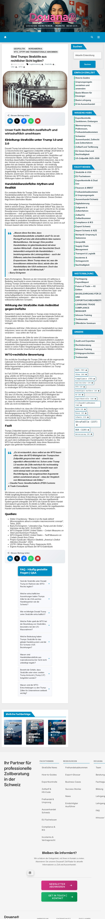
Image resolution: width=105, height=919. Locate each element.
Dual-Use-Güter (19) (83, 383)
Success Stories (73, 789)
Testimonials (81, 319)
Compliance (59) (84, 379)
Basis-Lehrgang (83, 100)
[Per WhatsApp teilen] (31, 121)
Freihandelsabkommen (76, 767)
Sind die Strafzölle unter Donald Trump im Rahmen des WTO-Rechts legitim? (35, 584)
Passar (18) (79, 413)
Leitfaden (37, 721)
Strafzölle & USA (83, 172)
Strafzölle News (49, 767)
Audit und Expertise (85, 341)
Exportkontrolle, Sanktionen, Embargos (86, 119)
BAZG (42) (80, 370)
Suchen (77, 46)
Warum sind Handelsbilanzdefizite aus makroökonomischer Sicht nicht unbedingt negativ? (35, 658)
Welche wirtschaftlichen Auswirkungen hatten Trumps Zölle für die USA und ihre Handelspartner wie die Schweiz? (35, 599)
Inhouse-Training (83, 315)
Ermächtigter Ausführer (71, 805)
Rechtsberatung (83, 345)
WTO (21, 67)
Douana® (52, 16)
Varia (34, 728)
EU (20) (78, 395)
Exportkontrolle (49, 782)
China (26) (80, 374)
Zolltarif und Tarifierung (86, 147)
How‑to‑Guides (82, 78)
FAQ (98, 810)
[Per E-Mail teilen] (38, 121)
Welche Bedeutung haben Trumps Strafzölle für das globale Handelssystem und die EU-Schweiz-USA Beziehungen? (35, 641)
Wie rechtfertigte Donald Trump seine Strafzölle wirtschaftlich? (35, 612)
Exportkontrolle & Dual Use (86, 182)
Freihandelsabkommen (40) (85, 404)
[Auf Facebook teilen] (24, 121)
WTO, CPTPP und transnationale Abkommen (35, 52)
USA (12, 67)
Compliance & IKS (84, 222)
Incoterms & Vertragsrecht (82, 259)
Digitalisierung (82, 203)
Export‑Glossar (72, 774)
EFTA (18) (79, 387)
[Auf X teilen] (17, 121)
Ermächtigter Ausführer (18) (86, 391)
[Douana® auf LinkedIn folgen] (30, 872)
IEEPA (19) (79, 409)
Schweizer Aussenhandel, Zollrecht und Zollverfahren (87, 139)
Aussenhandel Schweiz (86, 199)
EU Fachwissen (83, 176)
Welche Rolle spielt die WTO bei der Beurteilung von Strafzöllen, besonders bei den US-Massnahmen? (35, 625)
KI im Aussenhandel (85, 104)
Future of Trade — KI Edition (85, 288)
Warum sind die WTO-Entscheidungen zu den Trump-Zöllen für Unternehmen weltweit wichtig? (35, 689)
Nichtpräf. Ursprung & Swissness (86, 236)
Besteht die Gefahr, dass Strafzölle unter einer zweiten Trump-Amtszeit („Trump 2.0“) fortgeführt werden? (35, 674)
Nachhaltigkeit (82, 265)
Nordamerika (35, 48)
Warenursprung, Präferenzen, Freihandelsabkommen (86, 128)
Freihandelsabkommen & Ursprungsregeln (86, 193)
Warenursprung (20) (82, 434)
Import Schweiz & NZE (86, 230)
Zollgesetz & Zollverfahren (81, 209)
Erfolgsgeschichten (84, 353)
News (68, 796)
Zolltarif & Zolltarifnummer (83, 216)
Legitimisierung (35, 64)
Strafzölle (48, 64)
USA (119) (81, 429)
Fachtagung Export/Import (82, 280)
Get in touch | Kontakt (57, 897)
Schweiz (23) (80, 417)
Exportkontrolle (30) (84, 399)
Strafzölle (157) (86, 421)
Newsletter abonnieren (57, 885)
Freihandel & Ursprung (48, 801)
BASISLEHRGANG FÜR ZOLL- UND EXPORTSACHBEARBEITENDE (88, 297)
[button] (92, 37)
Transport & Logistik (85, 254)
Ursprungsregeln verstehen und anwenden (83, 85)
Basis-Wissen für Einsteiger (83, 94)
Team (34, 725)
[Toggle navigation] (98, 37)
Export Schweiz (83, 226)
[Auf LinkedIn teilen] (10, 121)
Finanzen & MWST (84, 188)
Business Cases (73, 782)
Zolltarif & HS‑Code (46, 790)
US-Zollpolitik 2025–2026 (87, 158)
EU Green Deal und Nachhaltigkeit (84, 152)
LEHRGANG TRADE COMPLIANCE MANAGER (85, 307)
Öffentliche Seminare (85, 323)
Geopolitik (19, 48)
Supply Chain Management (82, 248)
